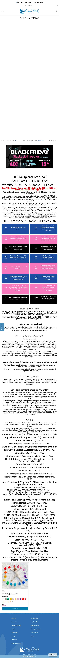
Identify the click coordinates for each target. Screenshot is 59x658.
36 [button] (13, 140)
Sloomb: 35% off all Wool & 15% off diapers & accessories (30, 543)
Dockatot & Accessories (16, 459)
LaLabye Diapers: (19, 505)
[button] (29, 656)
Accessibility (14, 639)
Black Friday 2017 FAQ (32, 140)
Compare (6, 591)
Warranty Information (36, 629)
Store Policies (15, 632)
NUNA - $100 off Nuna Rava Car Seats (23, 512)
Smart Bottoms (19, 548)
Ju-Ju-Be (6, 482)
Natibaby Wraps (20, 509)
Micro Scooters (19, 502)
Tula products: (9, 557)
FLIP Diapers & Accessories (20, 473)
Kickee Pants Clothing (14, 499)
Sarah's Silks (5, 596)
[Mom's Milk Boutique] (29, 11)
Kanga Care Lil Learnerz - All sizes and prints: (26, 493)
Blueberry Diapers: (11, 446)
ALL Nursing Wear (12, 518)
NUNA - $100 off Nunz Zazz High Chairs (23, 515)
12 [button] (7, 140)
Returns (13, 629)
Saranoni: (19, 539)
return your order (22, 411)
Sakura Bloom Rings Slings (20, 536)
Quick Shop (15, 608)
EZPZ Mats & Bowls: (19, 467)
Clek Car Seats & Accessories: (19, 455)
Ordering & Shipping (16, 625)
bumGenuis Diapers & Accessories (20, 449)
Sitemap (32, 636)
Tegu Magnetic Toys (20, 551)
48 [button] (16, 140)
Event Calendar (34, 632)
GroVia (19, 464)
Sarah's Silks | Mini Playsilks (9, 594)
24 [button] (10, 140)
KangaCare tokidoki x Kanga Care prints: (26, 488)
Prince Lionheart (19, 533)
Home (24, 140)
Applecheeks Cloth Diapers (17, 437)
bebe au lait (19, 440)
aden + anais (8, 434)
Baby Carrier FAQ (34, 622)
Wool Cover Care (34, 618)
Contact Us (14, 622)
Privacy (13, 636)
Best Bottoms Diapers (19, 443)
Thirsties (15, 554)
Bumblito (19, 452)
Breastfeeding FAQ (35, 625)
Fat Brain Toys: (25, 470)
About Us (14, 618)
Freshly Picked (11, 476)
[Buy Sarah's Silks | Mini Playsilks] (15, 576)
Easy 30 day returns (38, 2)
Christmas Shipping (16, 643)
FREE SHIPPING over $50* (25, 2)
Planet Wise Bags (10, 528)
